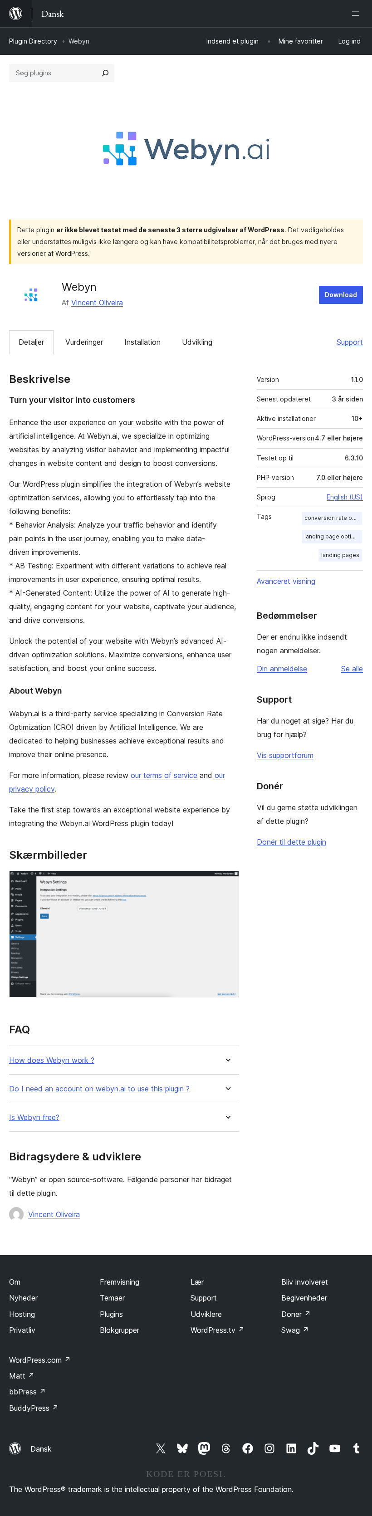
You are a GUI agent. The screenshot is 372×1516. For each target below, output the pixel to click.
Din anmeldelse (282, 668)
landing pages (340, 555)
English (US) (345, 497)
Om (14, 1281)
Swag (295, 1330)
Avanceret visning (286, 581)
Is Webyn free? (34, 1117)
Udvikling (197, 342)
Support (350, 342)
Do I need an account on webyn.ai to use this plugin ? (99, 1089)
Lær (197, 1281)
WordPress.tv (218, 1330)
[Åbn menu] (357, 13)
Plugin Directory (33, 41)
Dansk (41, 1448)
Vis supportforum (285, 755)
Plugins (111, 1314)
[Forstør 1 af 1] (226, 882)
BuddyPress (34, 1408)
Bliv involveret (304, 1281)
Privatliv (22, 1330)
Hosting (22, 1314)
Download (341, 294)
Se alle (352, 668)
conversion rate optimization (333, 517)
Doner (296, 1314)
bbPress (27, 1391)
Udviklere (206, 1314)
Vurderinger (84, 342)
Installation (142, 342)
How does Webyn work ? (51, 1060)
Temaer (112, 1297)
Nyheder (23, 1297)
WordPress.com (40, 1359)
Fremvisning (119, 1281)
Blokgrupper (119, 1330)
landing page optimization (333, 536)
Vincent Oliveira (97, 302)
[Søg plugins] (105, 73)
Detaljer (31, 342)
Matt (21, 1375)
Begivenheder (304, 1297)
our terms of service (164, 775)
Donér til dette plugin (291, 841)
